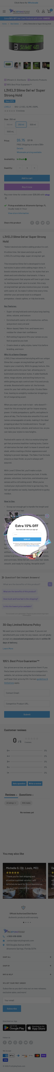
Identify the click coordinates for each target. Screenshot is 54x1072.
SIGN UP (27, 539)
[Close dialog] (47, 516)
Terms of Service (36, 545)
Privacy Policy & (30, 545)
